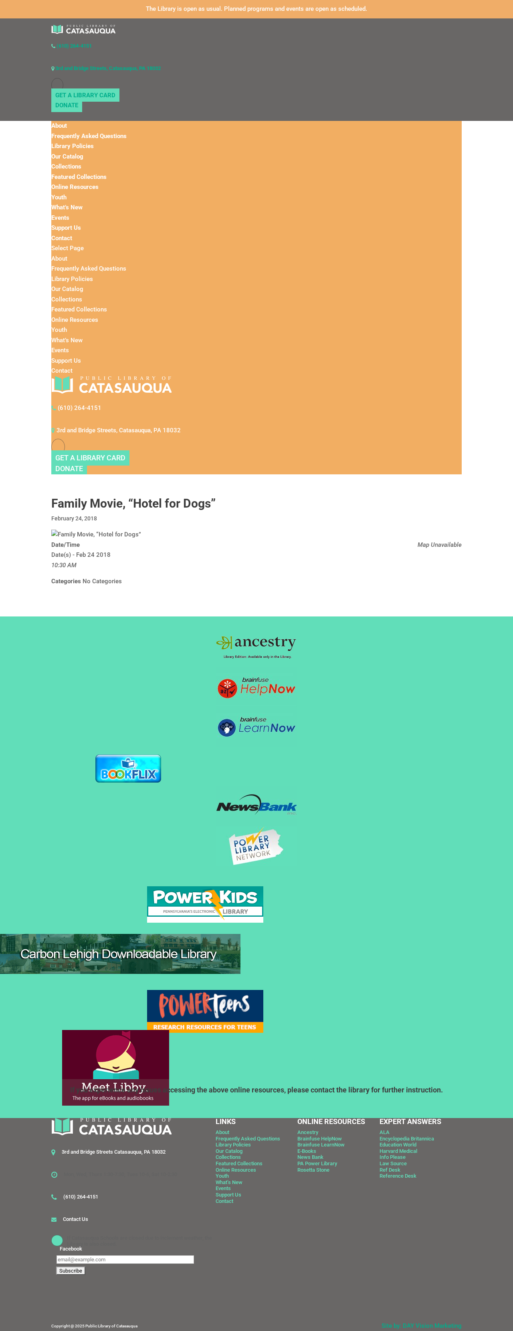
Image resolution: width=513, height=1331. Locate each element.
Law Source (393, 1163)
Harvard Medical (398, 1151)
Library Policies (72, 146)
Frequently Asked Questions (89, 136)
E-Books (306, 1151)
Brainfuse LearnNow (321, 1145)
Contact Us (75, 1219)
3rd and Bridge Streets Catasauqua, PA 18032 (114, 1152)
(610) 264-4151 (73, 46)
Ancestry (307, 1132)
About (59, 125)
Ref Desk (390, 1170)
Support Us (66, 227)
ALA (385, 1132)
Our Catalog (67, 156)
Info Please (393, 1157)
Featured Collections (79, 177)
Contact (61, 238)
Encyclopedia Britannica (407, 1139)
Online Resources (75, 187)
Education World (398, 1145)
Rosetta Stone (313, 1170)
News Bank (310, 1157)
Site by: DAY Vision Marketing (422, 1325)
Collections (66, 166)
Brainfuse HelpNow (319, 1139)
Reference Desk (398, 1176)
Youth (59, 197)
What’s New (67, 207)
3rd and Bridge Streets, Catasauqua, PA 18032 (107, 68)
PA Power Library (317, 1163)
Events (60, 217)
